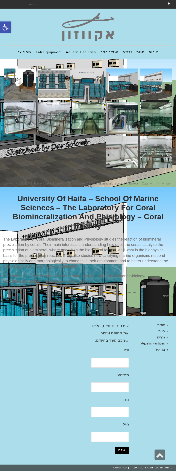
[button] (5, 27)
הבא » (7, 296)
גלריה (157, 183)
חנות (161, 331)
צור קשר (159, 350)
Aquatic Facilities (153, 343)
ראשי (168, 183)
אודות (161, 325)
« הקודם (168, 296)
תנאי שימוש (120, 467)
